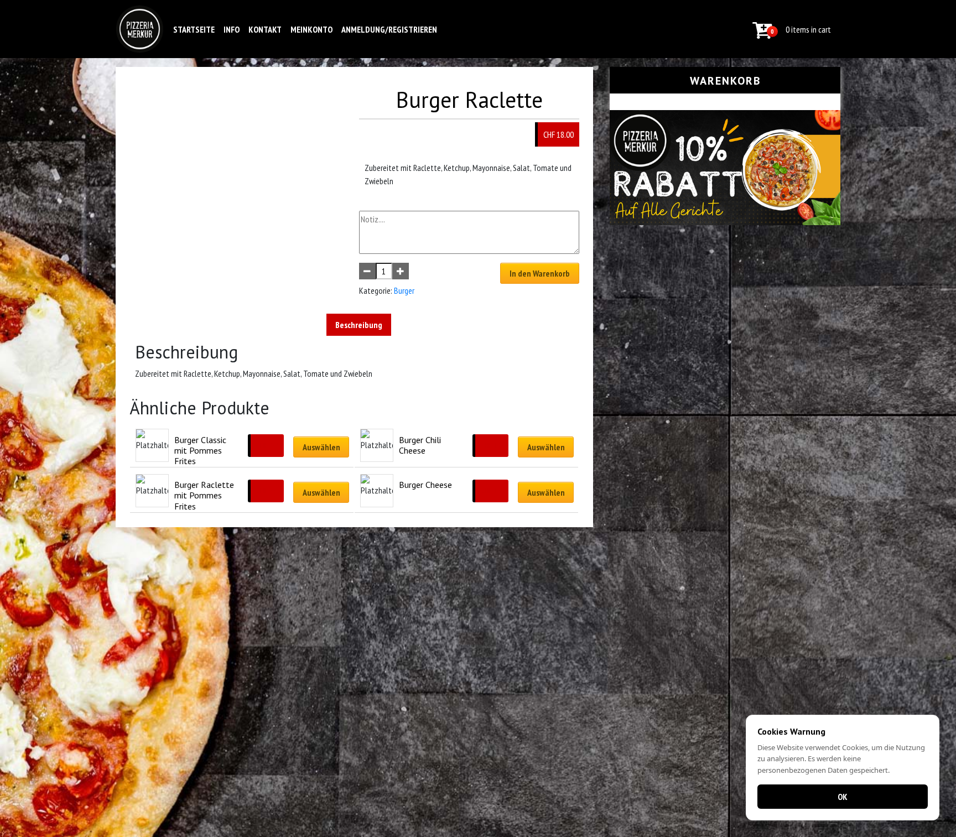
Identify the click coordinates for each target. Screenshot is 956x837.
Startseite (194, 29)
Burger (404, 290)
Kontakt (265, 29)
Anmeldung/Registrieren (389, 29)
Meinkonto (311, 29)
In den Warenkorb (540, 273)
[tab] (358, 325)
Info (232, 29)
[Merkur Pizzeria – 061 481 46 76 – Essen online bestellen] (139, 29)
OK (843, 796)
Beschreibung (358, 324)
